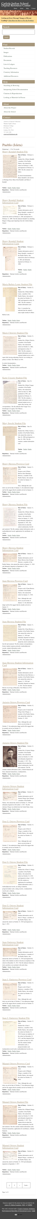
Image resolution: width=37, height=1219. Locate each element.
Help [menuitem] (27, 8)
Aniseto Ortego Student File (15, 742)
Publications (8, 56)
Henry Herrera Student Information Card (12, 549)
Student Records (9, 48)
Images (6, 52)
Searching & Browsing (11, 85)
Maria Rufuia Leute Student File (17, 284)
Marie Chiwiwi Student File (15, 332)
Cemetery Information (11, 72)
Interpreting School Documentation (16, 89)
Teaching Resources (10, 68)
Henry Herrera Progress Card (15, 463)
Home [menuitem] (15, 8)
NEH (23, 1205)
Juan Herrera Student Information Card (17, 664)
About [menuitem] (21, 8)
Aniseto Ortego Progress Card (16, 702)
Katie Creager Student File (14, 377)
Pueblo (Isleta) (16, 188)
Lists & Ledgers (9, 64)
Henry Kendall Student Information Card (13, 201)
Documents (7, 60)
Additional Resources (11, 76)
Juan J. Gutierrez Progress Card (16, 979)
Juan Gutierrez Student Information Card (13, 943)
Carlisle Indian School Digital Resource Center (16, 3)
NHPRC (30, 1205)
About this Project (10, 107)
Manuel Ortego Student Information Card (13, 1146)
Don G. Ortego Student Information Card (13, 906)
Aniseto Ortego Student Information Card (13, 787)
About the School (10, 111)
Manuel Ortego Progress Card (16, 1063)
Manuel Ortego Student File (15, 1101)
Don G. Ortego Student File (15, 862)
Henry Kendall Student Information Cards (13, 242)
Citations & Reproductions (13, 93)
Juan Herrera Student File (14, 621)
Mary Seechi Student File (14, 423)
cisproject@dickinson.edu (10, 134)
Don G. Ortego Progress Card (15, 821)
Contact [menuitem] (33, 8)
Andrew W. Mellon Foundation (13, 1205)
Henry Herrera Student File (15, 504)
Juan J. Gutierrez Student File (16, 1018)
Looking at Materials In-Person (14, 97)
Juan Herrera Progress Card (15, 580)
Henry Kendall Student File (15, 151)
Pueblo (9, 188)
